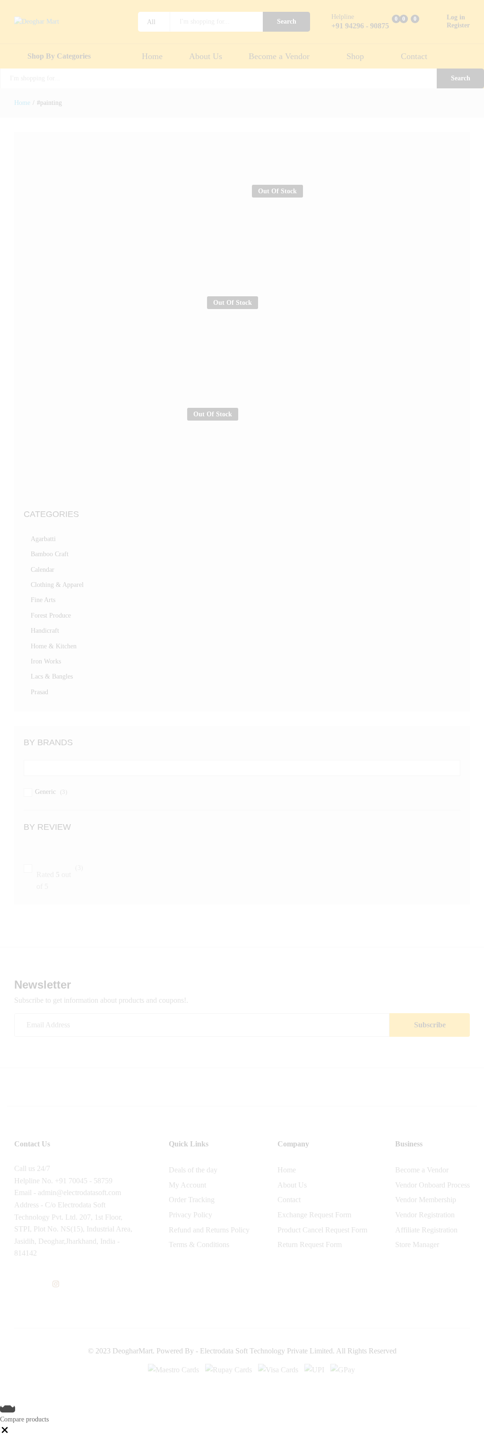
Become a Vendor (422, 1170)
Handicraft (45, 630)
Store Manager (417, 1244)
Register (458, 25)
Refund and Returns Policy (209, 1230)
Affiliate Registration (426, 1230)
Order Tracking (192, 1200)
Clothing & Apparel (57, 584)
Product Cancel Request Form (322, 1230)
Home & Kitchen (54, 646)
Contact (414, 56)
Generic (45, 791)
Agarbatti (43, 538)
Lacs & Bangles (52, 676)
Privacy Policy (190, 1215)
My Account (187, 1185)
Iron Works (46, 661)
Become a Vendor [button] (279, 56)
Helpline (342, 16)
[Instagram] (55, 1284)
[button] (4, 1432)
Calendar (42, 569)
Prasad (39, 692)
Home (152, 56)
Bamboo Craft (50, 554)
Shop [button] (355, 56)
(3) (59, 877)
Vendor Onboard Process (432, 1185)
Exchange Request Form (314, 1215)
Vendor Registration (425, 1215)
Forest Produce (51, 615)
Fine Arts (43, 599)
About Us (205, 56)
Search (286, 21)
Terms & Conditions (199, 1244)
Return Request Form (309, 1244)
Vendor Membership (425, 1200)
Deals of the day (193, 1170)
